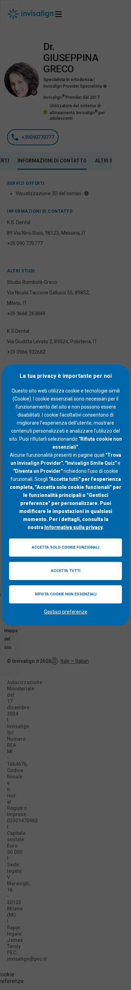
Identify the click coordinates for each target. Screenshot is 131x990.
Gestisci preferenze (65, 612)
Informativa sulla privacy (73, 527)
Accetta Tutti (65, 571)
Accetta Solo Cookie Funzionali (65, 547)
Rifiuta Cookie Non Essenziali (65, 594)
